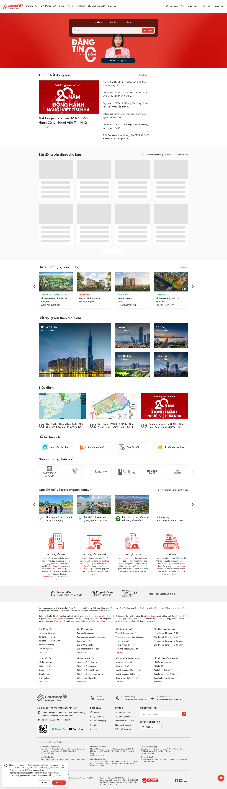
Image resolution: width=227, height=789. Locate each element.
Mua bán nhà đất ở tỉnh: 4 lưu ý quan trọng (59, 519)
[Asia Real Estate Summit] (162, 593)
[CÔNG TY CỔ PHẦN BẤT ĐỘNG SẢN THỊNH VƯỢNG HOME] (177, 472)
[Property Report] (129, 593)
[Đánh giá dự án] (132, 541)
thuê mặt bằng (86, 568)
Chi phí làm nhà (96, 447)
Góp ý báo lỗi (95, 725)
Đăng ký (206, 6)
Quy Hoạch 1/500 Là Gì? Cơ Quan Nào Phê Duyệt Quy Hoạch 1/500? (126, 126)
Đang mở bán (85, 295)
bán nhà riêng (104, 616)
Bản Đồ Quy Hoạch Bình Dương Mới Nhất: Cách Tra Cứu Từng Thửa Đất (125, 84)
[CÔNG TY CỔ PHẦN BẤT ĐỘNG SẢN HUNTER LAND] (152, 472)
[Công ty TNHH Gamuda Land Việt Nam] (126, 472)
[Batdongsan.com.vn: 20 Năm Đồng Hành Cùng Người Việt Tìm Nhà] (164, 406)
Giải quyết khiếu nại (123, 729)
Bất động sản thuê (123, 629)
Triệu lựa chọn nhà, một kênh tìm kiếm (172, 490)
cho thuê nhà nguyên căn (85, 621)
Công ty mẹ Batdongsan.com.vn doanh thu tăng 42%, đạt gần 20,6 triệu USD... (172, 519)
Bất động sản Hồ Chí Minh (49, 641)
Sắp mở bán (46, 295)
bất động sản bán (56, 566)
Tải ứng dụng (172, 6)
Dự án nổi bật (45, 658)
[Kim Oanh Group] (75, 472)
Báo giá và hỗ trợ (97, 716)
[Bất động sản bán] (55, 541)
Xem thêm (150, 621)
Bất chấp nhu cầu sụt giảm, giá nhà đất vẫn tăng (95, 519)
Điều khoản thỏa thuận (124, 720)
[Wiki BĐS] (171, 541)
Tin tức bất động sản (47, 633)
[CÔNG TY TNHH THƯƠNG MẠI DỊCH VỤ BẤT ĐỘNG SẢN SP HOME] (49, 472)
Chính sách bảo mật (123, 725)
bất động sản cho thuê (100, 561)
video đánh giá (128, 558)
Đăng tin (219, 6)
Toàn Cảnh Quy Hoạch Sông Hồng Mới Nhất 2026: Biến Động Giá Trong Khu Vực (126, 137)
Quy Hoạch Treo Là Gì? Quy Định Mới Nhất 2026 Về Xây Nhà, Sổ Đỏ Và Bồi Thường (125, 94)
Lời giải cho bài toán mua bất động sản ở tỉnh (135, 519)
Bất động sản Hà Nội (47, 637)
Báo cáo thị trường (46, 644)
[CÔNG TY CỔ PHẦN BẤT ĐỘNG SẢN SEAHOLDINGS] (100, 472)
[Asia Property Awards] (66, 593)
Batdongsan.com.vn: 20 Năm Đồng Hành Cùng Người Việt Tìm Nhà (124, 115)
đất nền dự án (149, 616)
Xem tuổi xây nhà (59, 447)
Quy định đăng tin (122, 712)
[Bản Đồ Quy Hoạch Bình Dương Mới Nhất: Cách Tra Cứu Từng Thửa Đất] (62, 406)
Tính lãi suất (133, 447)
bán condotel (58, 618)
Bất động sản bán (85, 629)
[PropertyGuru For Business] (102, 593)
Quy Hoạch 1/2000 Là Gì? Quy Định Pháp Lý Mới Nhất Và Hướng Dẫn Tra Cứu (125, 105)
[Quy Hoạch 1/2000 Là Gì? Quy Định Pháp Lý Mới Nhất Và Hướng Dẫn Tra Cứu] (113, 406)
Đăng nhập (193, 6)
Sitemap (93, 729)
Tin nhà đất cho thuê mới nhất (176, 154)
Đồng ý (59, 782)
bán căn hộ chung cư (89, 616)
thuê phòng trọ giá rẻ (104, 621)
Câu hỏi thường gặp (98, 720)
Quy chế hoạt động (122, 716)
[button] (34, 286)
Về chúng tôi (95, 712)
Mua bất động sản (46, 648)
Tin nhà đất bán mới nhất (150, 154)
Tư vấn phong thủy (174, 447)
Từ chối (44, 782)
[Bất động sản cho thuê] (94, 541)
